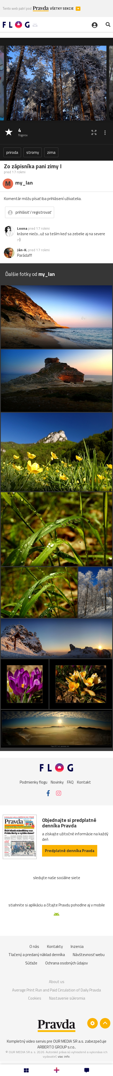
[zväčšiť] (93, 132)
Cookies (34, 998)
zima (51, 152)
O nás (34, 946)
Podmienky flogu (33, 782)
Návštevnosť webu (89, 954)
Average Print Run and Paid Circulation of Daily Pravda (56, 990)
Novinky (57, 782)
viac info (64, 1056)
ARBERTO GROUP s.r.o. (56, 1047)
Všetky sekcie (62, 8)
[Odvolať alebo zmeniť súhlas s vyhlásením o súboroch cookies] (92, 1023)
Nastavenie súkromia (67, 998)
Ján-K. (22, 250)
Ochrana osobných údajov (66, 963)
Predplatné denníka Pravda (69, 851)
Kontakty (55, 946)
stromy (32, 152)
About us (56, 981)
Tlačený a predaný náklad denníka (36, 954)
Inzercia (77, 946)
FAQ (70, 782)
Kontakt (84, 782)
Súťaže (31, 963)
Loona (22, 228)
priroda (12, 152)
